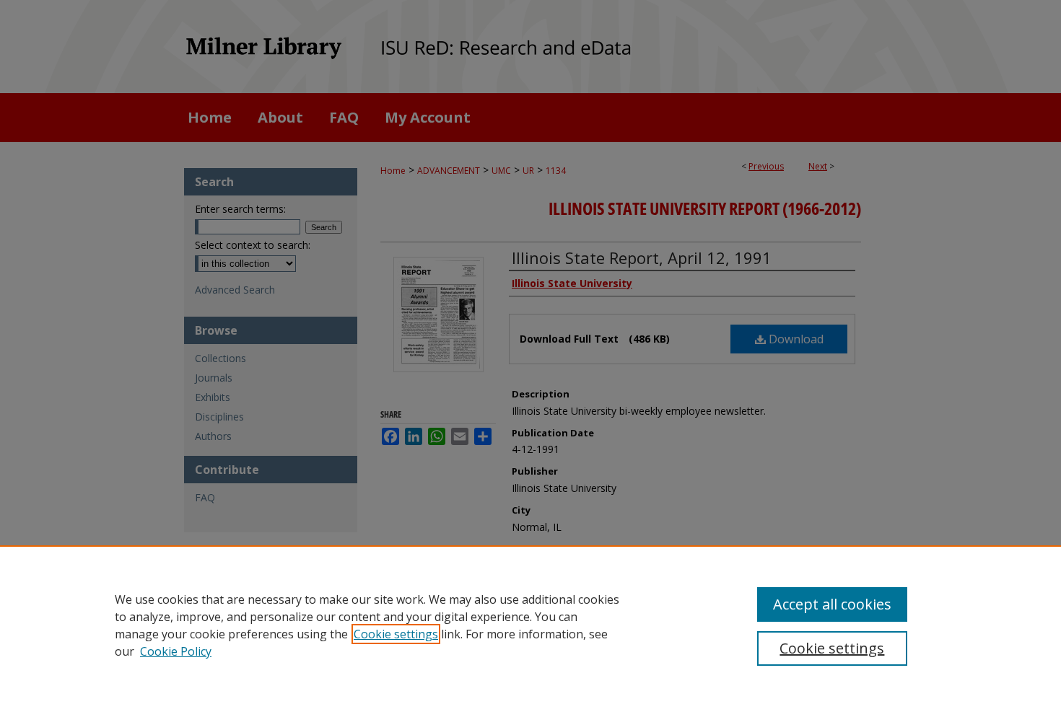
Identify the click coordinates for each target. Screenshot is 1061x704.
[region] (530, 624)
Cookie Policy (175, 651)
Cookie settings (396, 634)
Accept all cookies (832, 604)
